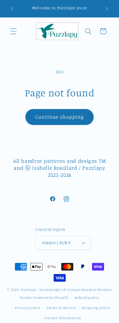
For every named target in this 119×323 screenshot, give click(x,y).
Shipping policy (96, 308)
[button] (13, 31)
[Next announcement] (107, 9)
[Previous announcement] (12, 9)
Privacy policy (27, 308)
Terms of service (61, 308)
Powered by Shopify (51, 297)
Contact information (62, 318)
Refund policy (87, 297)
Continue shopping (59, 117)
